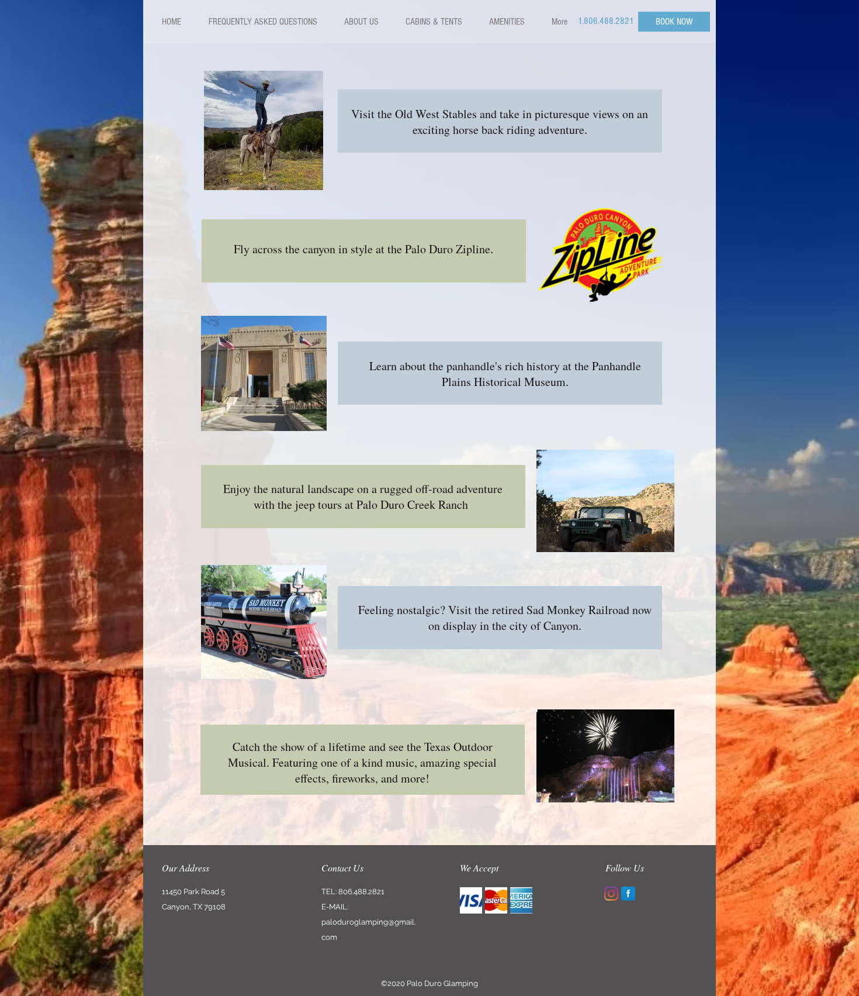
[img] (471, 900)
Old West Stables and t (449, 114)
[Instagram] (611, 894)
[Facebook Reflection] (628, 894)
